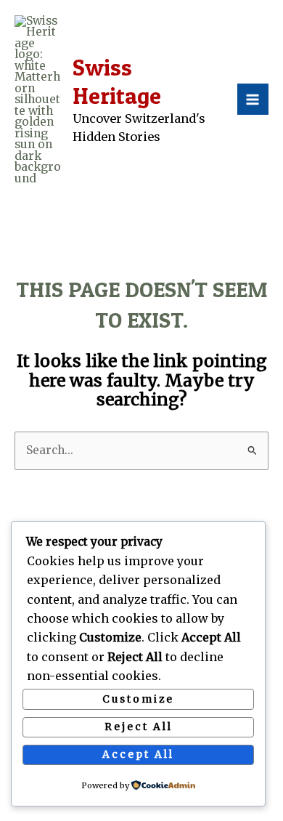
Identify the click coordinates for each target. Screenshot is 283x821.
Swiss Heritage (117, 81)
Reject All (138, 727)
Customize (138, 699)
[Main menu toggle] (252, 99)
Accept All (138, 754)
